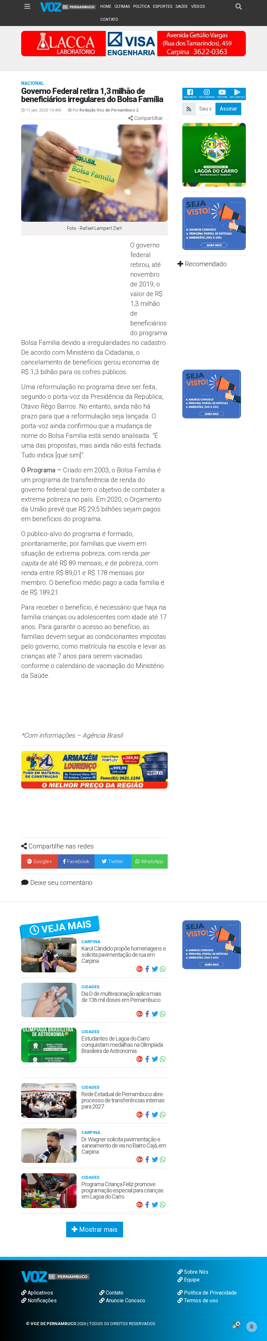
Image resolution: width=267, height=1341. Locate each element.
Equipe (191, 1280)
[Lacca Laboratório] (133, 43)
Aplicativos (39, 1293)
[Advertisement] (75, 287)
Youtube (222, 97)
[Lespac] (214, 394)
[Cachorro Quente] (123, 770)
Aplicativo (237, 97)
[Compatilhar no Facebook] (147, 969)
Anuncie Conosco (125, 1300)
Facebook (190, 97)
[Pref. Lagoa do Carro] (214, 154)
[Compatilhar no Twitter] (155, 969)
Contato (114, 1293)
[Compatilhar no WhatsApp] (163, 969)
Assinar (228, 109)
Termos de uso (200, 1300)
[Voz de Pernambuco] (68, 7)
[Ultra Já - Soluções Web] (236, 1324)
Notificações (41, 1300)
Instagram (207, 97)
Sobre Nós (195, 1272)
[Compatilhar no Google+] (139, 969)
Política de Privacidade (210, 1293)
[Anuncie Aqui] (214, 223)
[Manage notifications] (251, 1326)
